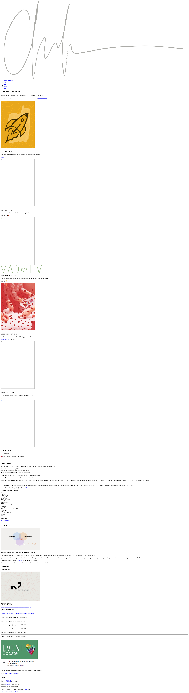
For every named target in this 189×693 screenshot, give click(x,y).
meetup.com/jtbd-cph (5, 339)
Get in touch (20, 560)
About (5, 86)
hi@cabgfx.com (8, 680)
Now (5, 88)
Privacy (10, 691)
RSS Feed (6, 691)
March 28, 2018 (26, 487)
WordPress (26, 689)
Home (5, 82)
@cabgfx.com (7, 681)
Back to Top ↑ (16, 691)
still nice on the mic (42, 98)
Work (5, 85)
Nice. (2, 458)
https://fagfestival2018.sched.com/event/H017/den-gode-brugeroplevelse (17, 613)
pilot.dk (2, 157)
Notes (5, 84)
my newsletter (7, 684)
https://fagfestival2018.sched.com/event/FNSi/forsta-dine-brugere (16, 607)
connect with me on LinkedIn (11, 673)
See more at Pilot (4, 520)
